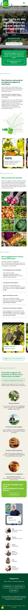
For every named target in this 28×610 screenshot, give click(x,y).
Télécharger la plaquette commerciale (13, 380)
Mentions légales (17, 605)
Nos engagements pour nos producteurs (14, 62)
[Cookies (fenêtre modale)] (2, 607)
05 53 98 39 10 (14, 494)
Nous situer (14, 590)
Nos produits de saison (14, 38)
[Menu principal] (24, 3)
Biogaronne (9, 605)
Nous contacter (19, 586)
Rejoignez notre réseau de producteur (14, 358)
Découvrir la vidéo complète (14, 43)
